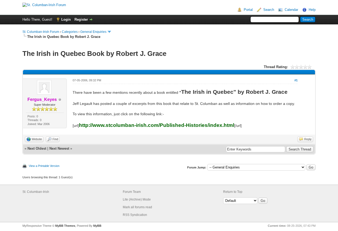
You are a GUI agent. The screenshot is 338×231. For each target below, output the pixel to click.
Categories (70, 32)
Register (81, 19)
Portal (248, 10)
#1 (296, 80)
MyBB (97, 225)
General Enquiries (93, 32)
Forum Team (132, 192)
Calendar (291, 10)
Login (66, 19)
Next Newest (59, 148)
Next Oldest (36, 148)
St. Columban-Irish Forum (40, 32)
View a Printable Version (44, 165)
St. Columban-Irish (35, 192)
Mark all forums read (137, 207)
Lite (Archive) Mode (137, 199)
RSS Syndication (135, 215)
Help (312, 10)
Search (268, 10)
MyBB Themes (65, 225)
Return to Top (232, 192)
